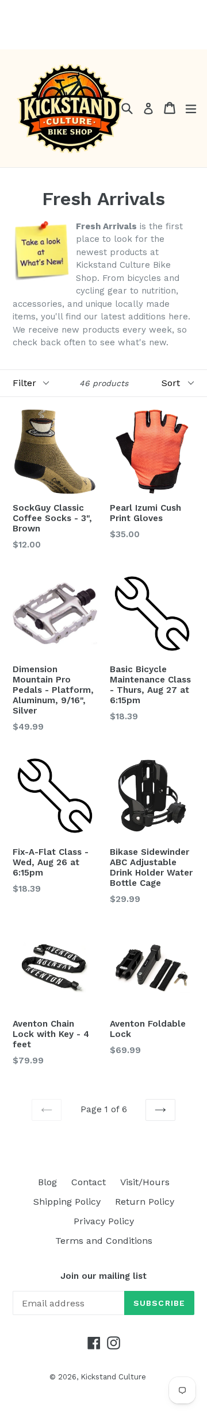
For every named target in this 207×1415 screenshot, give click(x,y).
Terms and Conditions (103, 1240)
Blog (47, 1182)
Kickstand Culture (113, 1376)
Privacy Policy (104, 1221)
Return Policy (144, 1201)
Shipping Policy (67, 1201)
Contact (88, 1182)
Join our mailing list (103, 1276)
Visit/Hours (145, 1182)
